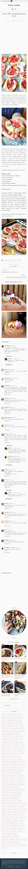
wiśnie (24, 839)
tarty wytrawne (21, 828)
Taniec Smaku (14, 5)
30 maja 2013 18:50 (10, 369)
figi (21, 739)
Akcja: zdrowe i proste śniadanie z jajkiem (16, 277)
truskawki (19, 260)
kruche (23, 764)
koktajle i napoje (5, 764)
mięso (17, 781)
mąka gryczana (14, 775)
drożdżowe (4, 739)
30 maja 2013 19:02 (12, 407)
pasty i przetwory (22, 803)
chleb (3, 728)
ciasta (8, 728)
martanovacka (8, 378)
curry (24, 731)
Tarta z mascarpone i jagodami (19, 695)
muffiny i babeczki (5, 789)
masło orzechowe (5, 775)
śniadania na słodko (16, 825)
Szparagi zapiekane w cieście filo (9, 272)
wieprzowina (18, 839)
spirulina (21, 820)
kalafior (8, 756)
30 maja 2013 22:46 (17, 448)
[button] (7, 8)
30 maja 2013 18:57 (13, 385)
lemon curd (13, 767)
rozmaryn (15, 814)
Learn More (10, 866)
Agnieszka (7, 512)
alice (6, 369)
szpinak (3, 825)
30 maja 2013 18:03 (17, 358)
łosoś (19, 767)
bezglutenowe (20, 717)
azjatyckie (20, 714)
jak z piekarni (20, 750)
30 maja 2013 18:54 (15, 378)
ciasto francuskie (5, 731)
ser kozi (17, 817)
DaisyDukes (7, 385)
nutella (10, 792)
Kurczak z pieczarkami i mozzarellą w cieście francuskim (19, 677)
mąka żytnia (11, 781)
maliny (17, 770)
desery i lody (6, 260)
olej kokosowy (14, 795)
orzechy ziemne (14, 800)
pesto (3, 806)
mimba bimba (7, 417)
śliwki (8, 825)
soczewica (9, 820)
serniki (3, 820)
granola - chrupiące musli (7, 745)
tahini (3, 828)
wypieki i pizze (16, 842)
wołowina (9, 842)
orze (20, 795)
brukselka (4, 725)
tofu (3, 831)
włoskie (3, 842)
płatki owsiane (20, 806)
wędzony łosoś (5, 839)
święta (23, 825)
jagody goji (9, 750)
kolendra (13, 764)
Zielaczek (7, 398)
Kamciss (6, 503)
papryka (9, 803)
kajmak (22, 753)
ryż (3, 817)
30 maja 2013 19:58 (12, 433)
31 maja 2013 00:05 (12, 503)
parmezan (15, 803)
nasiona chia (4, 792)
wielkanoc (12, 839)
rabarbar (4, 814)
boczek (20, 720)
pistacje (13, 806)
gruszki (21, 745)
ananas (3, 714)
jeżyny (13, 753)
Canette (10, 358)
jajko (14, 750)
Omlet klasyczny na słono (20, 658)
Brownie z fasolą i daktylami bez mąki (5, 695)
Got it (18, 866)
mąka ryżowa (4, 781)
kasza (18, 756)
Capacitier (10, 456)
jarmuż (3, 753)
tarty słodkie (13, 828)
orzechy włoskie (5, 800)
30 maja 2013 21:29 (9, 479)
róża (19, 814)
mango (22, 770)
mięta (21, 781)
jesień (8, 753)
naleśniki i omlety (21, 789)
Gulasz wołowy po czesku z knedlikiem (7, 659)
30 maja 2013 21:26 (11, 469)
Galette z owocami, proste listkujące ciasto (6, 676)
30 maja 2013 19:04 (13, 417)
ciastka (22, 728)
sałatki (7, 817)
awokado (14, 714)
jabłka (3, 750)
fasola (14, 739)
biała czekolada (9, 720)
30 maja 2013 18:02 (13, 345)
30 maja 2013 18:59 (12, 398)
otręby (20, 800)
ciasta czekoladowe (15, 728)
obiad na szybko (17, 792)
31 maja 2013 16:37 (12, 512)
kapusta (13, 756)
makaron (4, 770)
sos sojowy (15, 820)
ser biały (12, 817)
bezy (3, 720)
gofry (13, 742)
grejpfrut (16, 745)
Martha (6, 469)
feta (18, 739)
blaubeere (7, 540)
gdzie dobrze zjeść (6, 742)
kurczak (3, 767)
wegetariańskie (15, 836)
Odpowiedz (7, 353)
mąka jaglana (21, 775)
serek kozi (23, 817)
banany (9, 717)
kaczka (17, 753)
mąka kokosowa (5, 778)
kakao (3, 756)
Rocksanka (7, 345)
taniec (8, 828)
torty (7, 831)
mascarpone (13, 260)
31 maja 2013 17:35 (12, 521)
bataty (14, 717)
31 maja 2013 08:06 (16, 456)
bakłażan (4, 717)
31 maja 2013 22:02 (12, 540)
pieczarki (8, 806)
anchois (8, 714)
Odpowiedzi (9, 356)
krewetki (18, 764)
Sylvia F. (6, 433)
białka (15, 720)
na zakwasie (13, 789)
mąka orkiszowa (13, 778)
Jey (5, 479)
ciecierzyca (13, 731)
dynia (10, 739)
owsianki (4, 803)
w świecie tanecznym (6, 836)
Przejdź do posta (14, 308)
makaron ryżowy (11, 770)
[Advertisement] (14, 38)
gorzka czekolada (19, 742)
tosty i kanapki (13, 831)
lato (8, 767)
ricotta (9, 814)
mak (22, 767)
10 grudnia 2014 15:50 (14, 547)
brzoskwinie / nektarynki (13, 725)
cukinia (19, 731)
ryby (23, 814)
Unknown (7, 407)
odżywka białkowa (5, 795)
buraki (21, 725)
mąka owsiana (21, 778)
